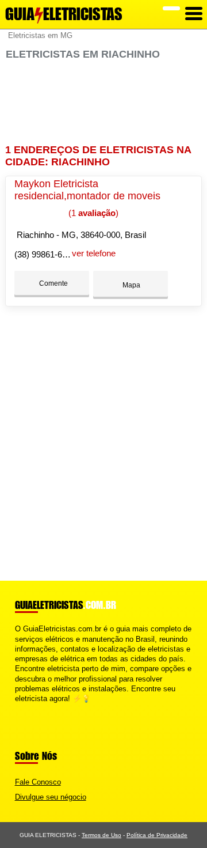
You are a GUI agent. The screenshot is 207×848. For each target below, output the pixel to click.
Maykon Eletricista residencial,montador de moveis (87, 190)
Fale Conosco (38, 782)
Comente (52, 283)
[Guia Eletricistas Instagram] (27, 708)
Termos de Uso (101, 835)
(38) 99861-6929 (45, 254)
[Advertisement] (103, 102)
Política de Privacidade (156, 835)
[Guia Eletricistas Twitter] (22, 708)
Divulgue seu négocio (50, 797)
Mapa (130, 285)
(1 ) (92, 213)
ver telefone (94, 253)
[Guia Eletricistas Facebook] (17, 708)
